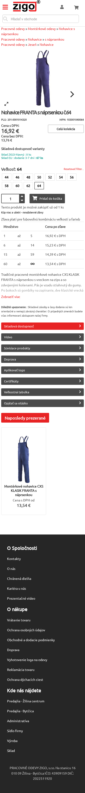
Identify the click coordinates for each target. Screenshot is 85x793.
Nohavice (35, 39)
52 (50, 177)
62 (28, 185)
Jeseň (32, 44)
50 (39, 177)
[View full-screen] (6, 104)
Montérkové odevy (42, 28)
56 (72, 177)
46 (17, 177)
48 (28, 177)
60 (17, 185)
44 (6, 177)
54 (61, 177)
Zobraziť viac (10, 296)
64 (39, 185)
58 (6, 185)
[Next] (71, 94)
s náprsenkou (54, 39)
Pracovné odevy (13, 28)
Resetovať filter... (74, 169)
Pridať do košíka (50, 198)
